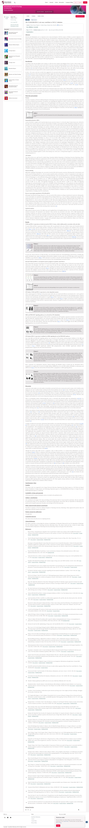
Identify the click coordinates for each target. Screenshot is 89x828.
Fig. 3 (52, 297)
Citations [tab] (33, 16)
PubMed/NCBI (35, 534)
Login (75, 2)
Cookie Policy (66, 821)
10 (64, 80)
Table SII (74, 236)
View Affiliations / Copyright (32, 27)
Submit (85, 2)
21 (75, 394)
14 (77, 84)
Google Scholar (40, 539)
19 (39, 393)
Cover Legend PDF (14, 22)
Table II (64, 271)
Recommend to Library (15, 26)
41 (72, 425)
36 (43, 419)
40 (26, 425)
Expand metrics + (30, 31)
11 (71, 83)
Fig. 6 (33, 367)
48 (34, 458)
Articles (56, 2)
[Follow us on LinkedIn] (7, 817)
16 (49, 342)
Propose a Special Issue (8, 10)
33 (39, 411)
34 (73, 416)
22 (78, 398)
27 (43, 403)
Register (80, 2)
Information (61, 2)
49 (36, 458)
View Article (75, 533)
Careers (32, 818)
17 (82, 344)
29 (44, 403)
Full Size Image (13, 19)
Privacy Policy (59, 822)
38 (82, 423)
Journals (51, 2)
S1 (34, 229)
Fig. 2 (47, 268)
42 (76, 426)
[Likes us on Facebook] (10, 817)
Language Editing (69, 2)
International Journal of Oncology (13, 6)
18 (63, 389)
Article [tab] (27, 16)
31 (37, 407)
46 (33, 452)
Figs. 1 (30, 229)
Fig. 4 (68, 320)
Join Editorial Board (8, 8)
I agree (58, 825)
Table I (75, 107)
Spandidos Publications (35, 816)
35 (41, 419)
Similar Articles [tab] (41, 16)
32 (31, 411)
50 (72, 471)
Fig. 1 (48, 235)
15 (56, 206)
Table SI (68, 230)
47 (34, 452)
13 (75, 84)
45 (46, 448)
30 (53, 403)
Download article (79, 16)
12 (72, 83)
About (46, 2)
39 (63, 463)
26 (80, 398)
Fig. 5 (33, 345)
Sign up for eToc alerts (14, 24)
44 (45, 448)
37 (30, 421)
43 (76, 439)
